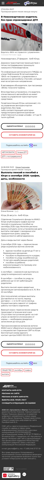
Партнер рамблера (21, 469)
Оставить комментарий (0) (22, 135)
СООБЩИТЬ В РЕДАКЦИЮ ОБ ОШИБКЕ (19, 403)
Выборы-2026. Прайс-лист (14, 400)
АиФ (19, 55)
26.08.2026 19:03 (7, 167)
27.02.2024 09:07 (7, 9)
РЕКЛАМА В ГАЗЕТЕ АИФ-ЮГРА (15, 397)
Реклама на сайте (10, 393)
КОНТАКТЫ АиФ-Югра (12, 390)
